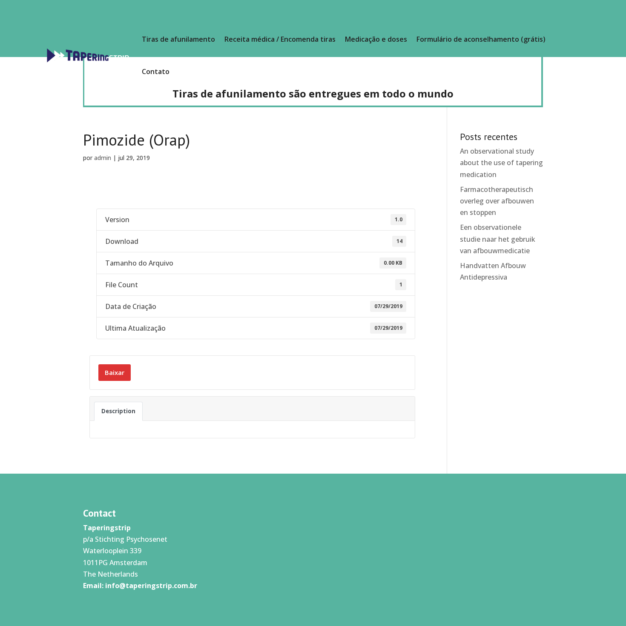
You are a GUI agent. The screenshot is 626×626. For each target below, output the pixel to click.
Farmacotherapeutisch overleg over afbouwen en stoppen (497, 201)
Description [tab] (118, 411)
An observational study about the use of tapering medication (501, 162)
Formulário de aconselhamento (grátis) (481, 39)
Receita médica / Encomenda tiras (280, 39)
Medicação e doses (376, 39)
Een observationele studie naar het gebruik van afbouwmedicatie (497, 239)
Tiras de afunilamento (178, 39)
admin (102, 158)
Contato (155, 71)
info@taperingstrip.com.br (151, 585)
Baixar (114, 372)
